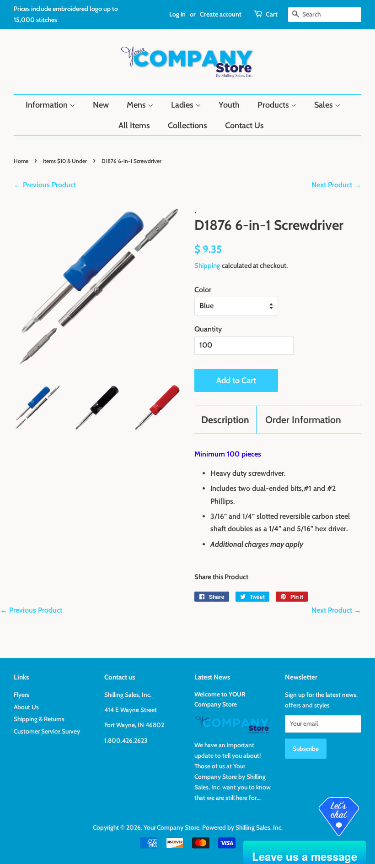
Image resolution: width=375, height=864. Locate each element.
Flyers (21, 694)
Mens (137, 105)
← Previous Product (45, 184)
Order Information (303, 419)
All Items (134, 125)
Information (48, 105)
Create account (220, 14)
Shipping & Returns (39, 719)
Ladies (183, 105)
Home (21, 161)
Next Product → (336, 184)
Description (225, 419)
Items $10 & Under (65, 161)
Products (274, 105)
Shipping (207, 265)
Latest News (212, 677)
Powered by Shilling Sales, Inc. (242, 827)
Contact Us (244, 125)
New (101, 105)
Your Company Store (171, 827)
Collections (187, 125)
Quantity (208, 329)
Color (202, 289)
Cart (272, 14)
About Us (26, 707)
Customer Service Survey (47, 731)
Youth (229, 105)
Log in (177, 14)
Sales (324, 105)
